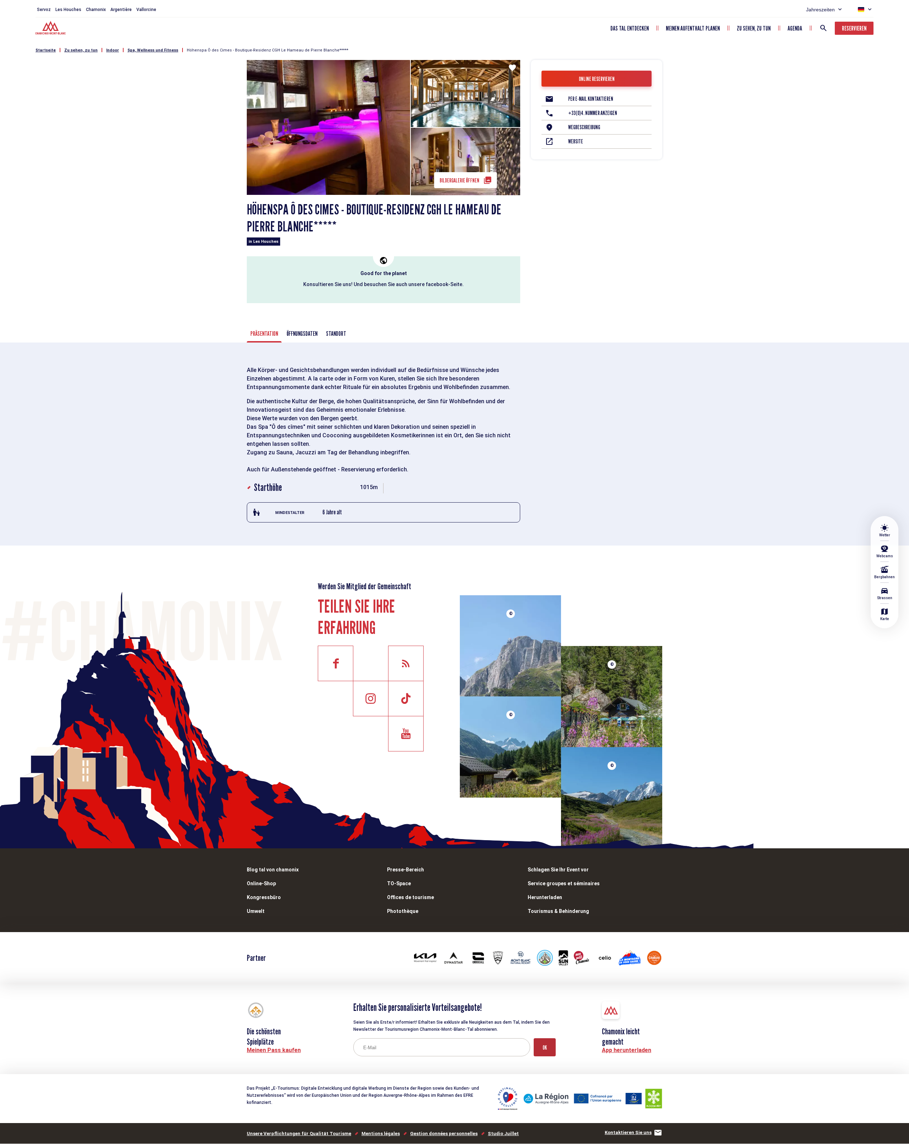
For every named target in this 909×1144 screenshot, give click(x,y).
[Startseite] (51, 29)
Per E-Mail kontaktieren (590, 98)
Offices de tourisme (410, 897)
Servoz (44, 9)
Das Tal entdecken (629, 28)
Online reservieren (597, 79)
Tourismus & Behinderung (558, 911)
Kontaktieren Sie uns (628, 1132)
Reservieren (854, 28)
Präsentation (264, 333)
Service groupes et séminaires (564, 883)
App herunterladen (626, 1050)
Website (575, 141)
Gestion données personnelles (444, 1133)
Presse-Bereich (405, 869)
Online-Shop (261, 883)
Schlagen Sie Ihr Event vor (558, 869)
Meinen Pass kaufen (274, 1050)
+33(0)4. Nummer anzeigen (592, 113)
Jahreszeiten (820, 9)
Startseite (46, 50)
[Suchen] (823, 28)
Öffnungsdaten (302, 333)
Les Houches (68, 9)
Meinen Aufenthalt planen (693, 28)
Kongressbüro (264, 897)
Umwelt (256, 911)
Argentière (121, 9)
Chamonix (96, 9)
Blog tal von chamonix (273, 869)
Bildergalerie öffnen (459, 180)
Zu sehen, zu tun (754, 28)
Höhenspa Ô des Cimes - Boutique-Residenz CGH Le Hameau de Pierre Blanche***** (267, 50)
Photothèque (402, 911)
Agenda (795, 28)
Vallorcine (146, 9)
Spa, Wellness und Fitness (152, 50)
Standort (336, 333)
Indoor (112, 50)
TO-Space (399, 883)
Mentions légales (380, 1133)
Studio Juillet (503, 1133)
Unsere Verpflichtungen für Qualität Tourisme (299, 1133)
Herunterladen (545, 897)
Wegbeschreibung (584, 127)
